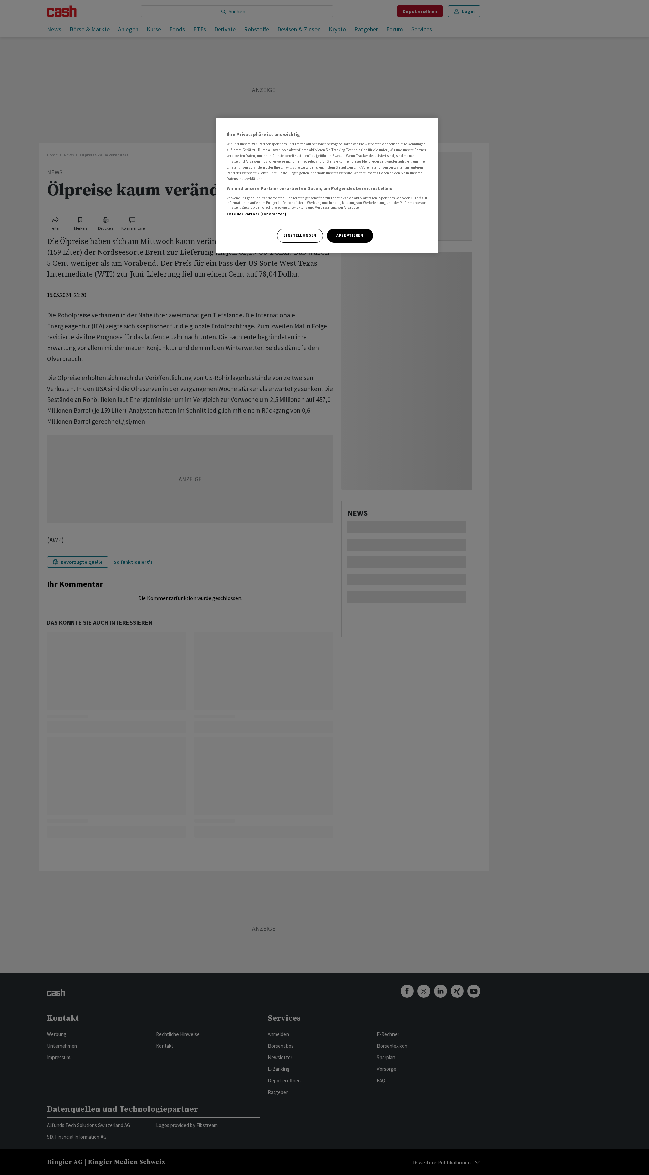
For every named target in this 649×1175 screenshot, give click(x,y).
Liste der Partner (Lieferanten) (257, 214)
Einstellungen (299, 235)
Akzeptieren (349, 235)
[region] (327, 185)
